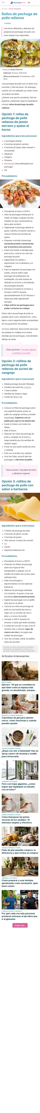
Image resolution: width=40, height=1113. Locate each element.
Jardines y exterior (9, 781)
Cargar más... (20, 925)
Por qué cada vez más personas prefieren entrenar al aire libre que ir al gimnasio (19, 916)
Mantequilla (9, 163)
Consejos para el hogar (11, 748)
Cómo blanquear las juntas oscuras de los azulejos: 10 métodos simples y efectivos (17, 820)
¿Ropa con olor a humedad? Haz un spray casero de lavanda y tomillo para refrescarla (20, 754)
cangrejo (27, 387)
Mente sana (6, 682)
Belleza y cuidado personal (12, 715)
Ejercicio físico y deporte (12, 911)
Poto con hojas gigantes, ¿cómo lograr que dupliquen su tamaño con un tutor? (18, 787)
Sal (5, 543)
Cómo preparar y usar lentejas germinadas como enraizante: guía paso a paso (20, 883)
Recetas (4, 9)
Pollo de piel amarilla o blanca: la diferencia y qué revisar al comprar (20, 851)
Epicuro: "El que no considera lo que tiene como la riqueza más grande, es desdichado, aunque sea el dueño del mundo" (18, 687)
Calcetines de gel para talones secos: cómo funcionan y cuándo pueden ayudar (19, 720)
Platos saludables (15, 9)
